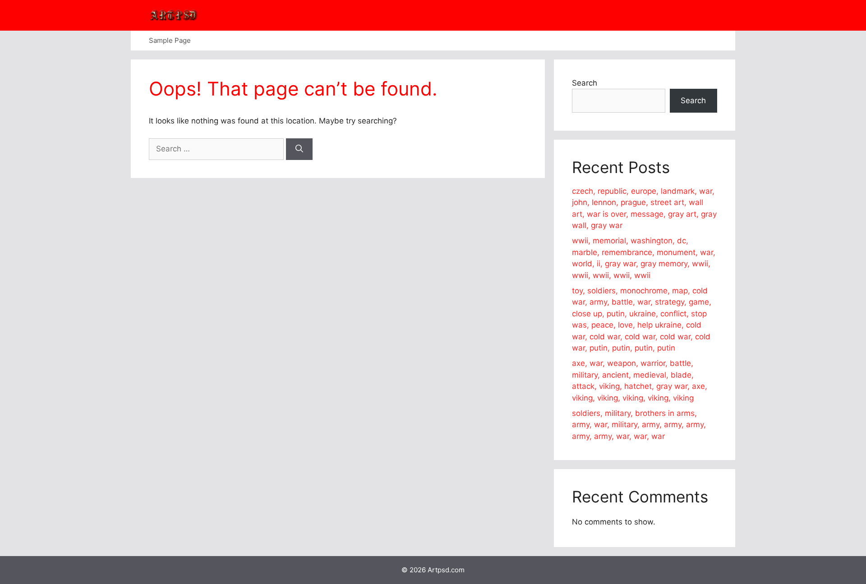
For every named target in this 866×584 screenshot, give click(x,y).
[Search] (299, 149)
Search (584, 82)
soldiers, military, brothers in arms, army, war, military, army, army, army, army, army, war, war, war (639, 425)
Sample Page (170, 40)
